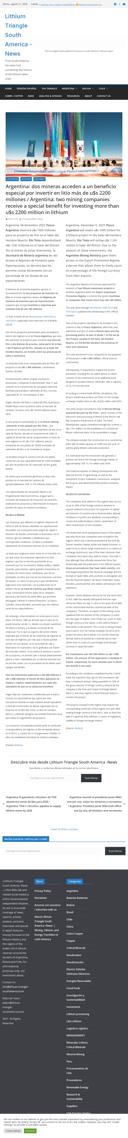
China (69, 926)
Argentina (68, 88)
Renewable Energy (77, 1087)
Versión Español (27, 88)
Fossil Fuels (73, 988)
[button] (75, 88)
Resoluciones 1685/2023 (41, 316)
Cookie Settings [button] (13, 1130)
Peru (69, 1061)
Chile (102, 88)
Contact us (104, 95)
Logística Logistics (77, 1028)
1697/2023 (11, 320)
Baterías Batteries (77, 898)
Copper (70, 940)
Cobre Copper (74, 933)
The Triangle (49, 88)
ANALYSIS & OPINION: (50, 95)
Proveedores (74, 1080)
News (31, 95)
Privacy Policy (42, 891)
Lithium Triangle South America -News (18, 35)
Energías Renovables (78, 981)
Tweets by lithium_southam (64, 829)
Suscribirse (91, 778)
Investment (39, 179)
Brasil (69, 912)
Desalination (73, 955)
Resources (73, 95)
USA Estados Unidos (78, 1113)
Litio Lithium (12, 179)
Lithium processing (77, 1014)
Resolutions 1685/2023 (101, 307)
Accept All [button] (30, 1130)
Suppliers (72, 1106)
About (88, 95)
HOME (8, 88)
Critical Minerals (76, 948)
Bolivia (86, 88)
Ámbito (18, 745)
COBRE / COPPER (14, 95)
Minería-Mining (75, 1054)
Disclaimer (40, 898)
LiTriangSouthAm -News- (32, 219)
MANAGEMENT (75, 1035)
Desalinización (75, 962)
